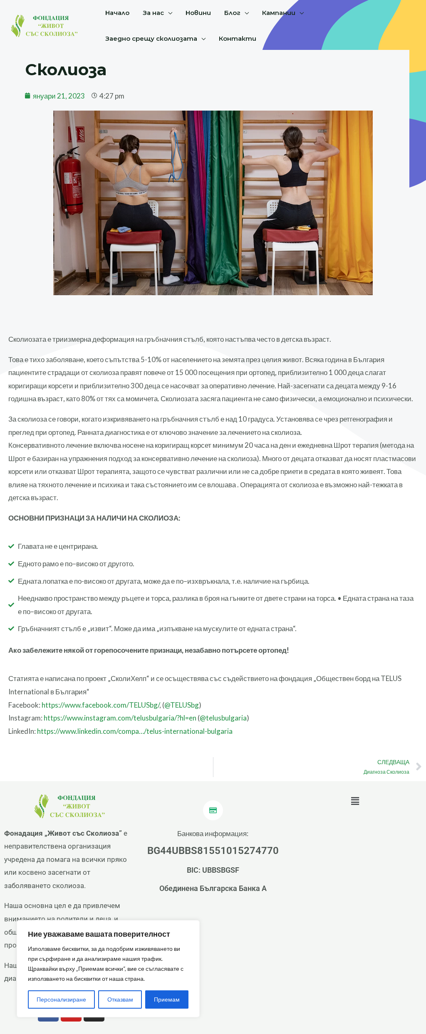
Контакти (237, 38)
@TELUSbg (181, 705)
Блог (232, 13)
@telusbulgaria (223, 717)
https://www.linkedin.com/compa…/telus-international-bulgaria (135, 731)
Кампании (278, 13)
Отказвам (120, 999)
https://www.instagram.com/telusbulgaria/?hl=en (120, 717)
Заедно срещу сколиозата (151, 38)
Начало (117, 13)
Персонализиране (61, 999)
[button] (355, 801)
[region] (108, 968)
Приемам (167, 999)
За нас (153, 13)
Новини (198, 13)
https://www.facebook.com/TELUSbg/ (100, 705)
